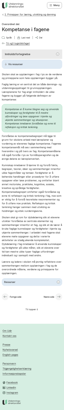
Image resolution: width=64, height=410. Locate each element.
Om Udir (7, 330)
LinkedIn (11, 387)
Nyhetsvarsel (10, 349)
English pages (10, 354)
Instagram (12, 392)
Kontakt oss (9, 335)
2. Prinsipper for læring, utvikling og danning (30, 14)
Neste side (49, 297)
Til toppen (30, 309)
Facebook (12, 382)
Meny (56, 5)
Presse (6, 344)
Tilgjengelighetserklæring (17, 368)
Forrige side (15, 297)
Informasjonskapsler (14, 373)
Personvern (9, 363)
